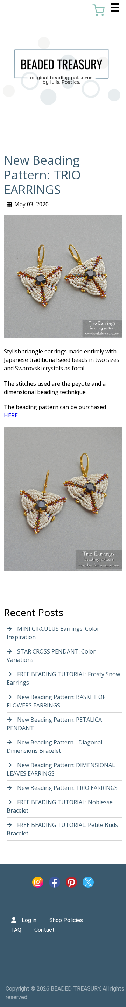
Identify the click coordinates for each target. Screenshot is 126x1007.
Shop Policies (66, 920)
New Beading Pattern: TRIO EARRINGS (67, 788)
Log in (29, 920)
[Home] (61, 71)
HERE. (11, 415)
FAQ (16, 930)
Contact (44, 930)
